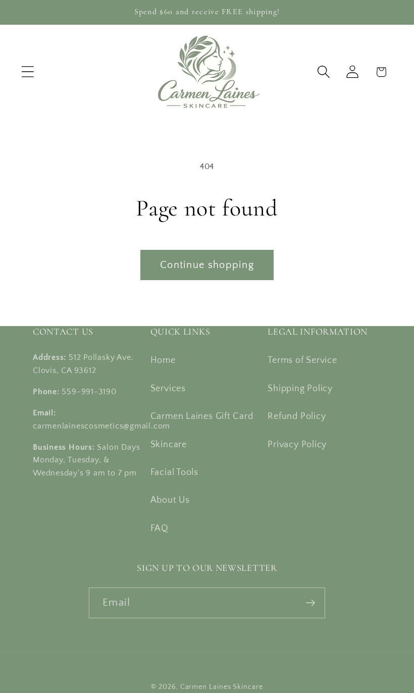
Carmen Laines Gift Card (201, 416)
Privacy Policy (297, 445)
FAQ (159, 528)
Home (163, 360)
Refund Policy (297, 416)
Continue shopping (207, 265)
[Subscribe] (310, 603)
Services (168, 389)
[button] (27, 72)
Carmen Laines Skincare (221, 687)
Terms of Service (302, 360)
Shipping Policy (300, 389)
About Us (170, 500)
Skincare (168, 445)
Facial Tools (174, 472)
